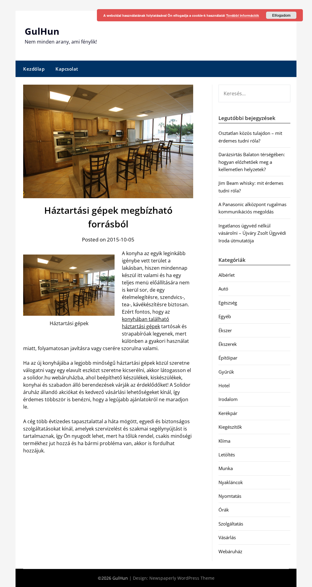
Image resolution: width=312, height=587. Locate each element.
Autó (223, 289)
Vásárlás (227, 537)
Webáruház (230, 551)
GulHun (42, 31)
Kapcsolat (66, 69)
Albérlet (226, 275)
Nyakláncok (230, 482)
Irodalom (228, 399)
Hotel (224, 385)
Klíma (224, 441)
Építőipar (227, 358)
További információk (242, 15)
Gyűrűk (226, 372)
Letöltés (226, 455)
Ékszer (225, 330)
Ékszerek (227, 344)
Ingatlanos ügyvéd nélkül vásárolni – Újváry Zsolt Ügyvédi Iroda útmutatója (252, 233)
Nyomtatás (229, 496)
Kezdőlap (33, 69)
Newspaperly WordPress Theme (181, 578)
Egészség (227, 303)
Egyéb (224, 316)
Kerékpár (227, 413)
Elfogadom (281, 15)
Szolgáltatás (230, 524)
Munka (225, 468)
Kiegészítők (230, 427)
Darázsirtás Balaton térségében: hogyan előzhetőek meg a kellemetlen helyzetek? (251, 161)
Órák (223, 510)
